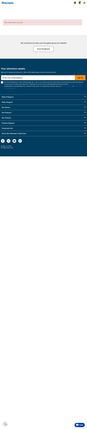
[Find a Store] (75, 3)
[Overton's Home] (8, 3)
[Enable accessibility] (5, 424)
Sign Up (80, 78)
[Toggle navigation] (84, 3)
